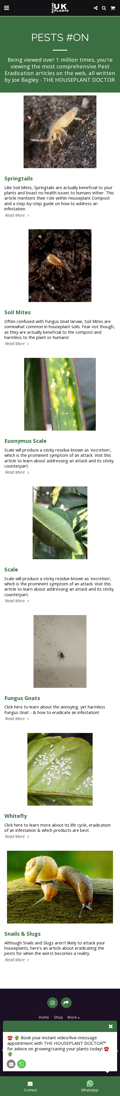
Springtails (18, 178)
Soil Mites (17, 312)
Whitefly (15, 815)
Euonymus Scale (25, 440)
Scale (11, 569)
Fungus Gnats (22, 697)
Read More (15, 215)
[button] (6, 8)
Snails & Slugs (22, 933)
